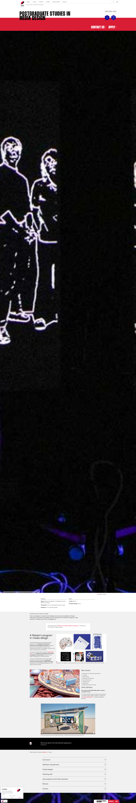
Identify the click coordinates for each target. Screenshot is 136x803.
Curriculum (46, 760)
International (41, 1)
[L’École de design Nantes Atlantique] (22, 4)
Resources (64, 1)
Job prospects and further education (55, 779)
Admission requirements (50, 764)
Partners (45, 784)
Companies (48, 1)
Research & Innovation (56, 1)
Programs (28, 1)
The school (34, 1)
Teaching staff (47, 774)
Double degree (47, 769)
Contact (45, 789)
